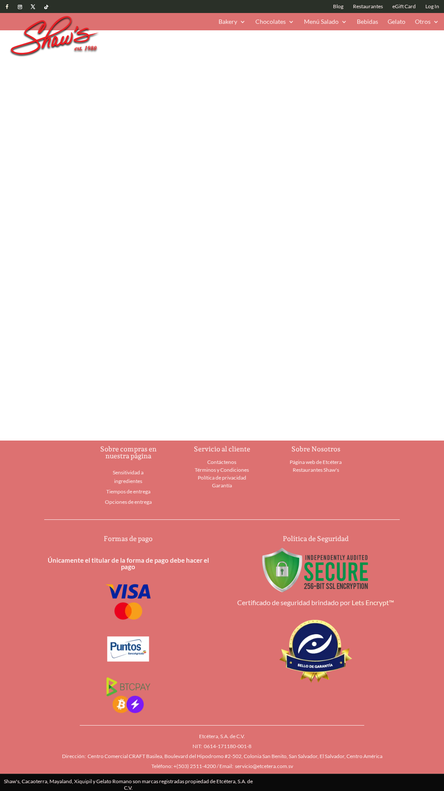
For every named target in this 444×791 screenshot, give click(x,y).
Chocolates (270, 22)
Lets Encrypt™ (373, 602)
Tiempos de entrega (128, 491)
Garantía (222, 485)
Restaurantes (368, 6)
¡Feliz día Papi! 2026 (126, 44)
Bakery (228, 22)
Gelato (396, 22)
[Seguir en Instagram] (20, 7)
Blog (338, 6)
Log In (432, 6)
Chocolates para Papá (188, 44)
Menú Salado (321, 22)
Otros (423, 22)
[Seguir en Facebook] (7, 7)
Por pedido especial (351, 137)
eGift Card (404, 6)
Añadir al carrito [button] (79, 403)
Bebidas (367, 22)
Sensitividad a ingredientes (128, 476)
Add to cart (292, 105)
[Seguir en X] (33, 7)
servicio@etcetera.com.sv (264, 766)
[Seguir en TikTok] (46, 7)
